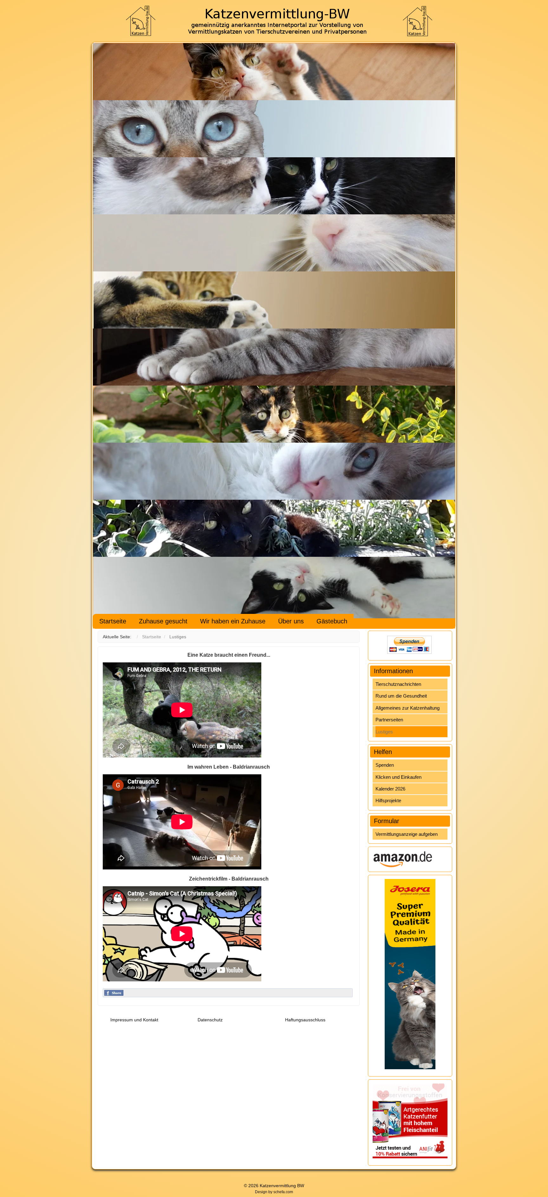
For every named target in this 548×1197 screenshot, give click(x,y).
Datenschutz (210, 1019)
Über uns (291, 621)
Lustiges (384, 731)
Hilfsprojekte (388, 800)
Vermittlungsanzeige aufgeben (406, 834)
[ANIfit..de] (410, 1120)
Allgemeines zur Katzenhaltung (407, 708)
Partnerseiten (389, 719)
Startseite (112, 621)
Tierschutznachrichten (398, 684)
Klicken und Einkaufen (398, 777)
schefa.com (283, 1192)
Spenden (384, 765)
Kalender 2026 (390, 788)
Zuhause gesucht (163, 621)
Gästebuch (331, 621)
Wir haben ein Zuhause (232, 621)
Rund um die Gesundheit (401, 696)
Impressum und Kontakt (134, 1019)
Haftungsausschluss (305, 1019)
